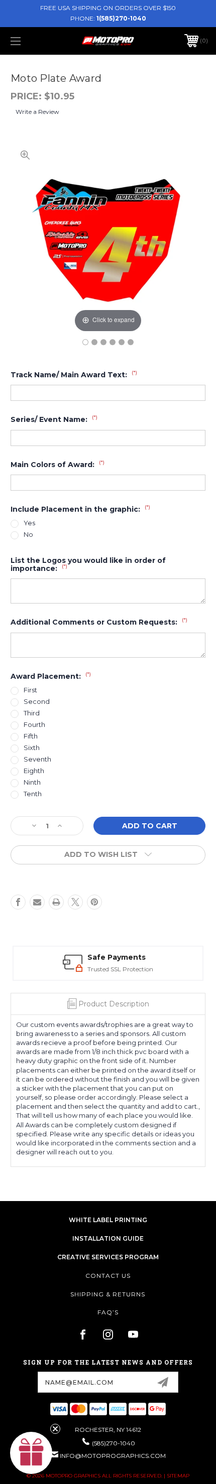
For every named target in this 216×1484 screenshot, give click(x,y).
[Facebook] (18, 902)
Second (37, 701)
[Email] (37, 902)
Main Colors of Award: (57, 464)
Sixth (32, 748)
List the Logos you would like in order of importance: (88, 565)
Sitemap (178, 1475)
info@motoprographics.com (113, 1455)
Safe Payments (116, 957)
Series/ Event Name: (54, 419)
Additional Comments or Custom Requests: (99, 622)
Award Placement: (51, 676)
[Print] (56, 902)
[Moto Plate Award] (85, 342)
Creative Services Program (108, 1257)
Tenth (33, 794)
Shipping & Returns (107, 1294)
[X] (75, 902)
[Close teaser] (55, 1429)
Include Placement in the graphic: (80, 509)
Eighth (34, 771)
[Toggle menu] (30, 41)
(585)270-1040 (113, 1443)
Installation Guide (108, 1238)
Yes (29, 523)
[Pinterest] (94, 902)
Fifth (31, 736)
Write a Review (37, 111)
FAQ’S (108, 1312)
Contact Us (108, 1275)
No (28, 534)
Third (32, 713)
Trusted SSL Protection (120, 969)
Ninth (32, 782)
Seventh (37, 759)
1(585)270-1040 (121, 18)
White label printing (108, 1220)
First (30, 690)
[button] (31, 1453)
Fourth (34, 724)
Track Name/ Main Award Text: (74, 374)
